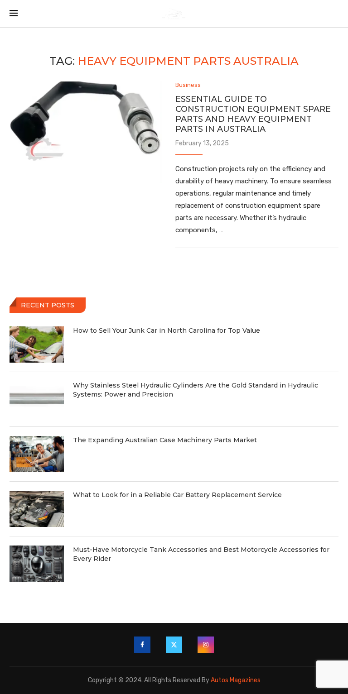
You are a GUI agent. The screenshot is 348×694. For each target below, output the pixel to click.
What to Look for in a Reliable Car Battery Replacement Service (177, 495)
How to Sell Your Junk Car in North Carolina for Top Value (166, 330)
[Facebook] (142, 645)
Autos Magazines (236, 680)
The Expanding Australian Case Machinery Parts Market (165, 440)
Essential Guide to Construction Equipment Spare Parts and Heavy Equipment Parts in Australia (253, 114)
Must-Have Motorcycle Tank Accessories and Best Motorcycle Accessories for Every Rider (201, 554)
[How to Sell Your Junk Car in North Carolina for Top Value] (37, 344)
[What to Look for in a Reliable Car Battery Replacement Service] (37, 509)
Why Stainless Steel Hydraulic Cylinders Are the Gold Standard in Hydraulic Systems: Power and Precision (195, 389)
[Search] (333, 14)
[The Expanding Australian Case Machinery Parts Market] (37, 454)
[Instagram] (206, 645)
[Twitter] (174, 645)
